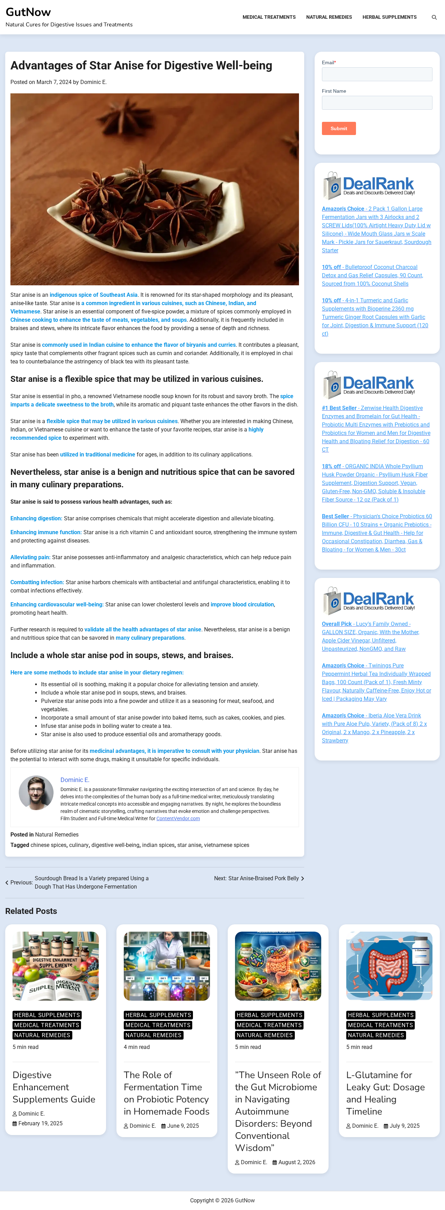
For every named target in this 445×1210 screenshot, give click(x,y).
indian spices (158, 845)
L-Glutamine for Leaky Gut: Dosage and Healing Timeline (385, 1093)
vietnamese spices (226, 845)
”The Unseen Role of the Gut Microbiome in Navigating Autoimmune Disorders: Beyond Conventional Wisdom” (278, 1111)
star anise (189, 845)
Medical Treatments (269, 17)
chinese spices (48, 845)
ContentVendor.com (178, 818)
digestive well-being (115, 845)
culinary (79, 845)
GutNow (28, 12)
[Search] (434, 17)
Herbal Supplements (390, 17)
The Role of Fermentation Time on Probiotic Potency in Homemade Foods (167, 1093)
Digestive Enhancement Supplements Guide (54, 1087)
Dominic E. (93, 82)
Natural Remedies (329, 17)
